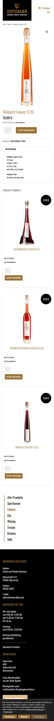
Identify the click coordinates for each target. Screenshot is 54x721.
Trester (11, 527)
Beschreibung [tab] (11, 148)
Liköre (9, 24)
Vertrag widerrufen (15, 698)
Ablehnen (24, 716)
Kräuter (11, 533)
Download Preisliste (11, 647)
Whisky (11, 521)
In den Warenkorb (26, 130)
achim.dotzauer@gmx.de (13, 597)
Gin (9, 515)
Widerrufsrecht (9, 667)
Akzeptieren (9, 716)
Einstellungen (39, 716)
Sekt (9, 539)
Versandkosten (20, 122)
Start (4, 24)
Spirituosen (13, 503)
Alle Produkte (15, 141)
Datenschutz (8, 670)
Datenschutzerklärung (35, 709)
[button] (47, 31)
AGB (4, 664)
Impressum (7, 661)
